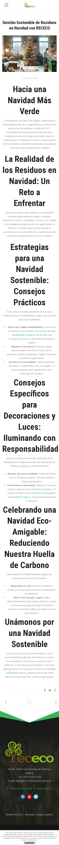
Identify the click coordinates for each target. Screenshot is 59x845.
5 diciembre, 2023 (29, 78)
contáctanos (12, 672)
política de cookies (29, 838)
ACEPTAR (29, 843)
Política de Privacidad (21, 788)
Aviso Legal (43, 788)
